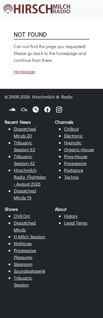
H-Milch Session (29, 236)
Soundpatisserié (29, 271)
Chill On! (22, 216)
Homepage (24, 71)
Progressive (75, 163)
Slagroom (23, 264)
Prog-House (75, 156)
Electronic (73, 136)
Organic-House (79, 149)
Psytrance (73, 170)
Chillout (71, 129)
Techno (71, 177)
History (71, 216)
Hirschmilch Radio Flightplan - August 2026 (30, 177)
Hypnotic (73, 143)
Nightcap (23, 243)
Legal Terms (75, 223)
